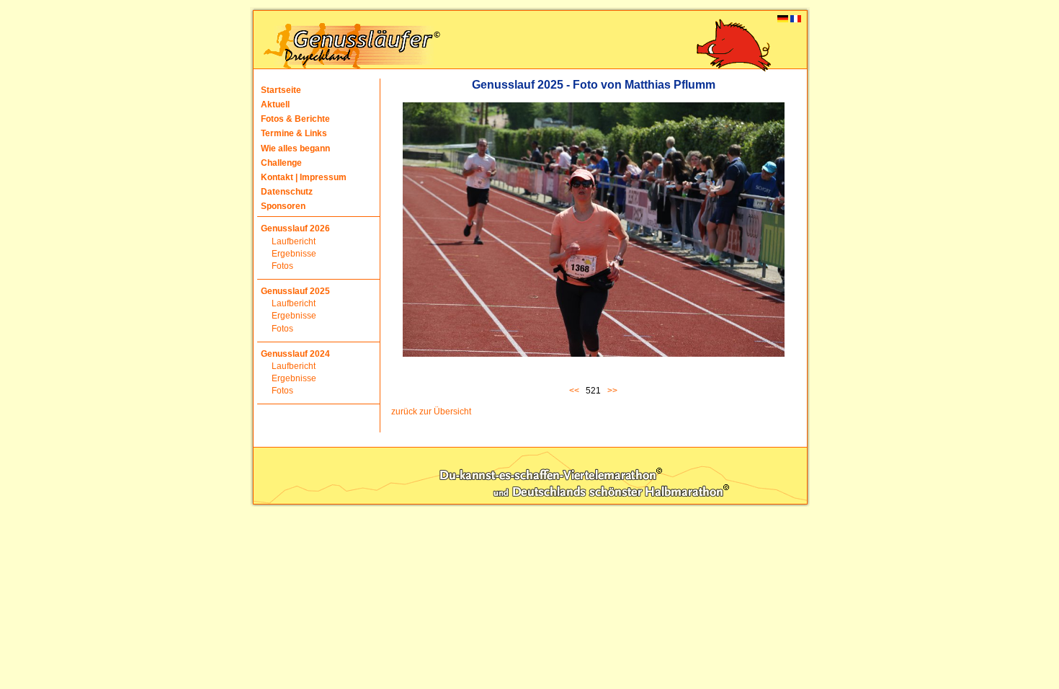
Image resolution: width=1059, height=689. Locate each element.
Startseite (281, 90)
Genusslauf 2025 (295, 291)
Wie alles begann (295, 148)
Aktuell (275, 104)
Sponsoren (283, 206)
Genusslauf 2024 (295, 354)
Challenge (281, 163)
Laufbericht (294, 241)
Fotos (282, 266)
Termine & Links (294, 133)
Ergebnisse (294, 254)
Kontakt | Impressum (304, 177)
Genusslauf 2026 (295, 228)
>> (612, 391)
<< (576, 391)
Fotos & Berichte (295, 119)
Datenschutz (287, 192)
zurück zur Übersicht (431, 411)
